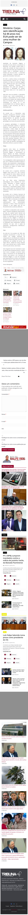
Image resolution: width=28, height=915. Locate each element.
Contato (7, 906)
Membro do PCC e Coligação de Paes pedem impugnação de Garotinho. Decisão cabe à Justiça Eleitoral (14, 759)
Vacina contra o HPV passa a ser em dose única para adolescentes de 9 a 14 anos (14, 362)
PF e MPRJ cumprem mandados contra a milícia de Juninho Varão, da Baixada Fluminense (13, 559)
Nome (4, 414)
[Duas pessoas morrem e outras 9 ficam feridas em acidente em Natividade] (7, 293)
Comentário (5, 394)
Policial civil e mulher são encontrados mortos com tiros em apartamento (17, 299)
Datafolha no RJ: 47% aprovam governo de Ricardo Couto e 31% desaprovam (13, 487)
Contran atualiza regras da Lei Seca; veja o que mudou (18, 671)
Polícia (5, 24)
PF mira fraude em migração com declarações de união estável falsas (18, 605)
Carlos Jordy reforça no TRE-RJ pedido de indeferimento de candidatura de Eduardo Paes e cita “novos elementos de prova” (13, 508)
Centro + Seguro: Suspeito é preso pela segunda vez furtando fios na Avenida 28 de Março (18, 594)
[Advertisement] (14, 343)
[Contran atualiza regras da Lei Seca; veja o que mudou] (6, 672)
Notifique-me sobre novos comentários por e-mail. (14, 439)
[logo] (12, 872)
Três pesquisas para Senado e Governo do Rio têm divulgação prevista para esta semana (14, 470)
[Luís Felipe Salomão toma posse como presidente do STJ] (14, 623)
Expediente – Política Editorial (16, 906)
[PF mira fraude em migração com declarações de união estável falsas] (6, 606)
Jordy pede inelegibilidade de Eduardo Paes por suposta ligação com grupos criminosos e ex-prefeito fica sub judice (14, 832)
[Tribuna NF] (3, 19)
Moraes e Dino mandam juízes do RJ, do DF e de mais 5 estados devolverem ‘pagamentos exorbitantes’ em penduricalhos (19, 682)
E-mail (4, 421)
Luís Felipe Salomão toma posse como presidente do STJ (14, 637)
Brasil (5, 632)
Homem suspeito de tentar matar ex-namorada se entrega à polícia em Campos (7, 316)
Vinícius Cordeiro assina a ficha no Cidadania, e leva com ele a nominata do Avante (13, 370)
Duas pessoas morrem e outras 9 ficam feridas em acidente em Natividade (7, 299)
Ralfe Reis (13, 45)
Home (5, 267)
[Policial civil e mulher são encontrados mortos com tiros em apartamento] (17, 293)
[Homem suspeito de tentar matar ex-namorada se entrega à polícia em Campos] (7, 309)
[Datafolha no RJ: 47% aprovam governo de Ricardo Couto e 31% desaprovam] (14, 490)
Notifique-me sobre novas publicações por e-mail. (14, 445)
